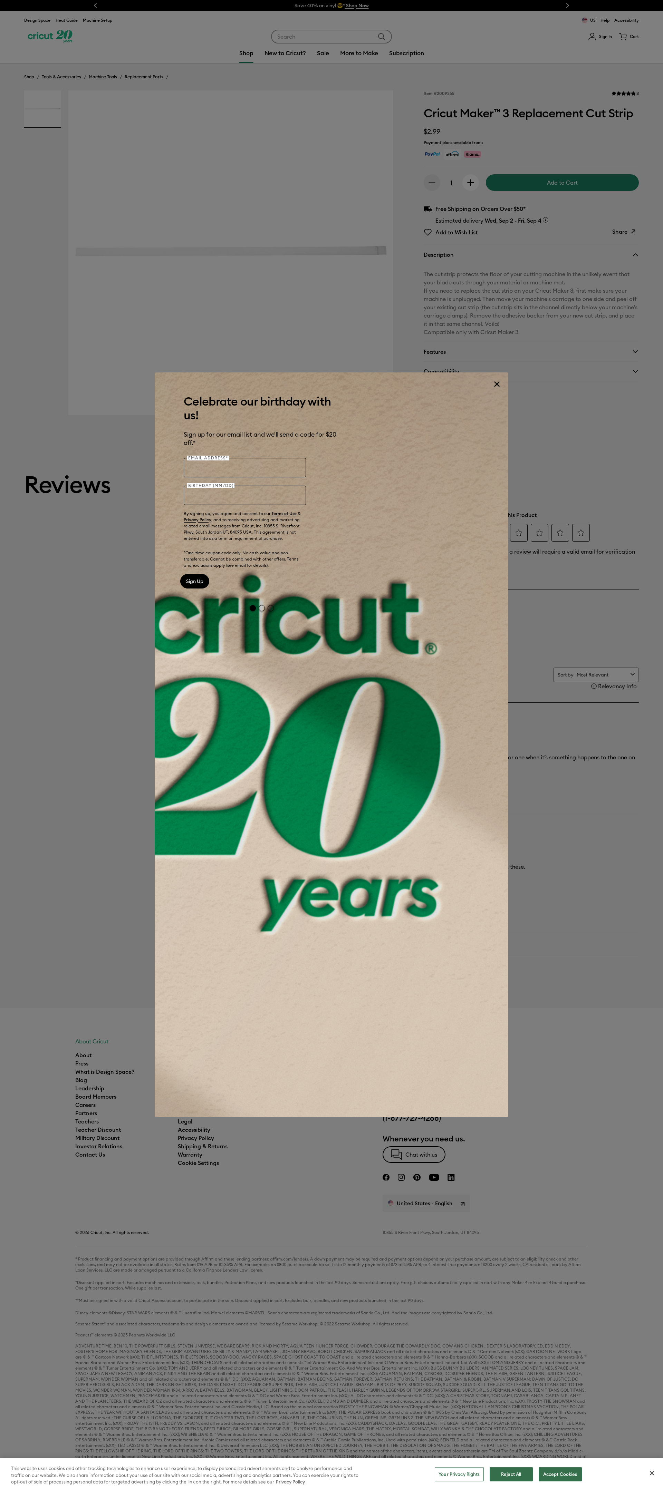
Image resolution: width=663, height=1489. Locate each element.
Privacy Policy (197, 519)
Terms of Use (284, 513)
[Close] (496, 384)
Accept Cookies (560, 1474)
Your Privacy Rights (459, 1474)
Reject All (511, 1474)
